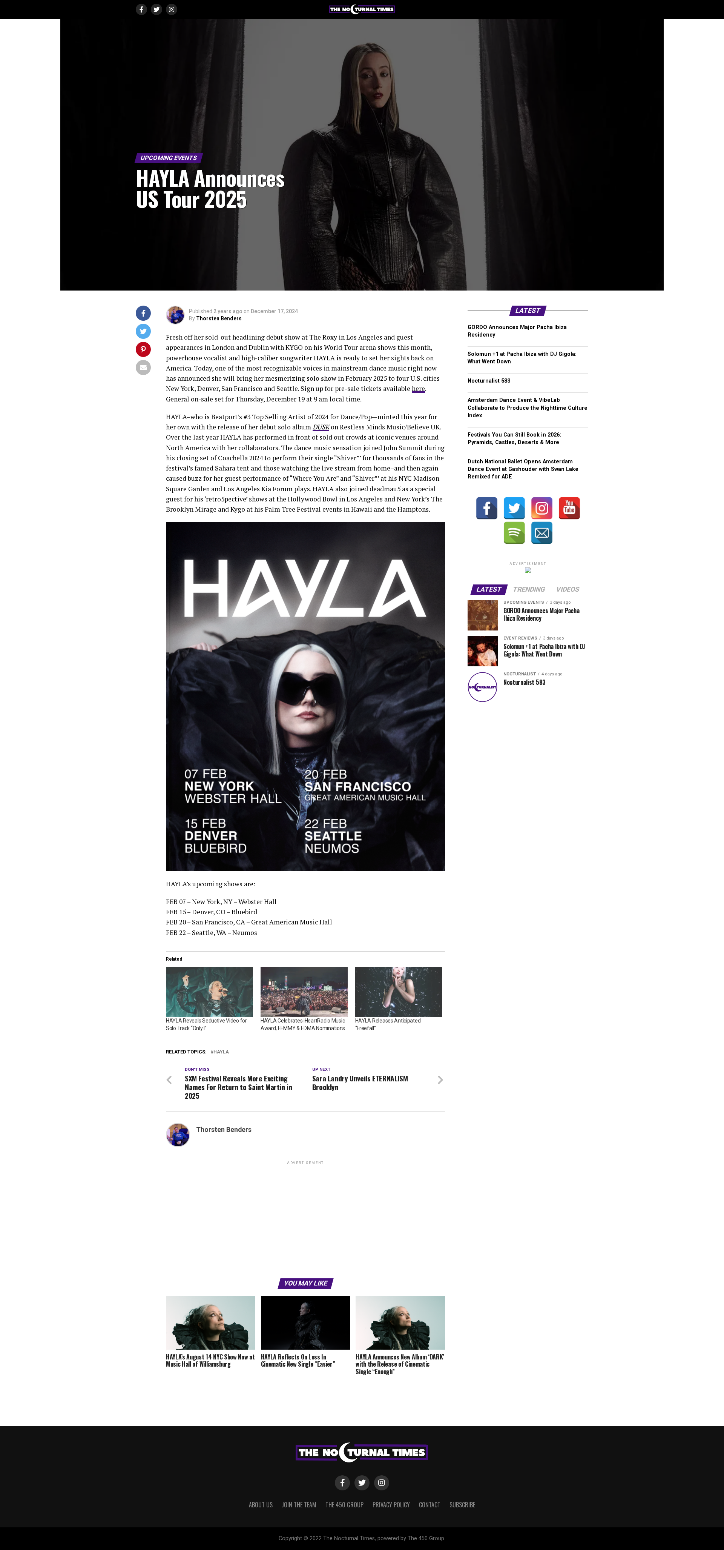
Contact (429, 1504)
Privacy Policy (391, 1504)
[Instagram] (542, 508)
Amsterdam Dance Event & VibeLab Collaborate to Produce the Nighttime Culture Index (527, 407)
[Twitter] (514, 508)
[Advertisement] (305, 1219)
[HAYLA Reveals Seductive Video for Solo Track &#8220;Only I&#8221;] (209, 992)
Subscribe (462, 1504)
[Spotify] (514, 532)
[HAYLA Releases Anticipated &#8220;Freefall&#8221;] (398, 992)
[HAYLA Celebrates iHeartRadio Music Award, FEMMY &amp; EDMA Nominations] (304, 992)
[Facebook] (487, 508)
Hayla (221, 1052)
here (418, 388)
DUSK (321, 427)
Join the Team (299, 1504)
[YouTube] (569, 508)
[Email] (542, 532)
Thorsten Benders (219, 318)
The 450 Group (344, 1504)
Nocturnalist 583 (489, 381)
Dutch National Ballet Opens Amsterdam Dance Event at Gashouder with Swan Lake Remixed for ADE (523, 469)
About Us (261, 1504)
